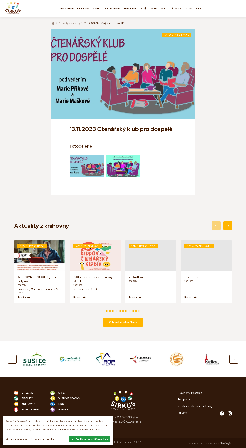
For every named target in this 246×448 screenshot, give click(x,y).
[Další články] (227, 225)
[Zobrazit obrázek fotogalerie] (87, 166)
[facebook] (222, 413)
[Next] (233, 359)
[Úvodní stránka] (53, 23)
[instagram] (230, 413)
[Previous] (12, 359)
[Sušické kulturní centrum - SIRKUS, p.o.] (13, 8)
